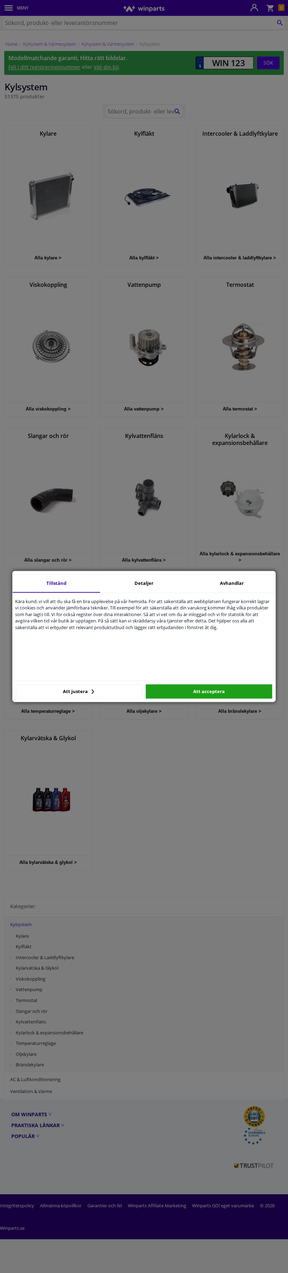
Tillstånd (56, 583)
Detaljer (144, 583)
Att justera (76, 691)
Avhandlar (232, 583)
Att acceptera (209, 691)
